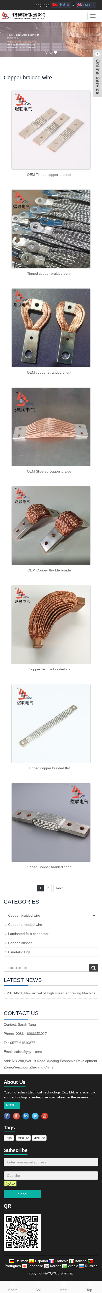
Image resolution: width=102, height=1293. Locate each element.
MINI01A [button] (23, 1138)
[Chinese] (61, 5)
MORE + (12, 1105)
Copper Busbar (20, 943)
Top (89, 1290)
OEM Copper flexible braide (49, 570)
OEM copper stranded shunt (49, 372)
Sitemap (66, 1273)
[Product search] (93, 968)
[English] (86, 5)
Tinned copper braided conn (49, 273)
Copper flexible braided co (49, 669)
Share (13, 1290)
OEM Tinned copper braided (49, 175)
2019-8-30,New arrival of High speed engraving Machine (51, 993)
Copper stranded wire (25, 925)
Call (38, 1290)
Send (22, 1194)
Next (59, 888)
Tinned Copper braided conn (49, 867)
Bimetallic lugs (19, 952)
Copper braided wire (24, 915)
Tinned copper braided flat (49, 768)
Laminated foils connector (28, 934)
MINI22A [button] (39, 1138)
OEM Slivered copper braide (49, 471)
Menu (63, 1290)
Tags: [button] (8, 1138)
